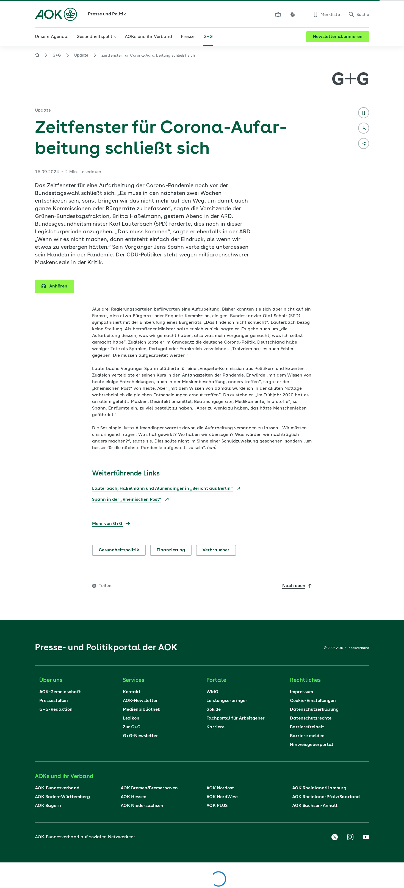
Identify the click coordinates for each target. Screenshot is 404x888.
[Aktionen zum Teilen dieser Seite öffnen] (363, 143)
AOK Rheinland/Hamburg (319, 788)
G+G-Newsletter (140, 736)
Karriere (215, 727)
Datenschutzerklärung (314, 709)
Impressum (301, 692)
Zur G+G (131, 727)
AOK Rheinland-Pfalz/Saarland (326, 797)
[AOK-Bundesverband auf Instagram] (350, 837)
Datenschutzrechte (310, 718)
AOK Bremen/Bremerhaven (149, 788)
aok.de (213, 709)
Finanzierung (171, 550)
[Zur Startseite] (56, 14)
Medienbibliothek (141, 709)
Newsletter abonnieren (338, 37)
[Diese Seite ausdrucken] (363, 128)
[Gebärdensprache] (292, 14)
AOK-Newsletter (140, 701)
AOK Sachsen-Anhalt (314, 806)
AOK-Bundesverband (57, 788)
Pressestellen (53, 701)
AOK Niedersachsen (142, 806)
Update (81, 55)
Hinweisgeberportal (311, 745)
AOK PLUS (217, 806)
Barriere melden (307, 736)
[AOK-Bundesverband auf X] (334, 837)
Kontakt (131, 692)
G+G (56, 55)
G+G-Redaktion (56, 709)
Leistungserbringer (226, 701)
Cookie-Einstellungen (313, 701)
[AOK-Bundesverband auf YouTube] (366, 837)
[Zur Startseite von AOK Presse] (37, 56)
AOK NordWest (222, 797)
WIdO (212, 692)
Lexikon (131, 718)
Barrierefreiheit (307, 727)
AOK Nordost (220, 788)
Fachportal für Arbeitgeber (235, 718)
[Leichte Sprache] (278, 14)
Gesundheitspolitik (119, 550)
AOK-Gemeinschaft (60, 692)
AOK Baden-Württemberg (62, 797)
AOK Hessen (133, 797)
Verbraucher (216, 550)
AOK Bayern (48, 806)
